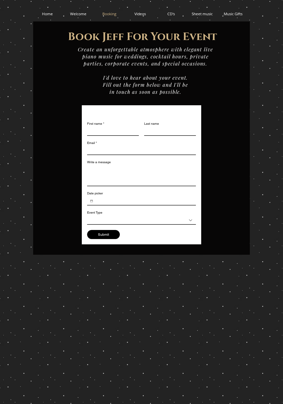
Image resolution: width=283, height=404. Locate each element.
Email (92, 143)
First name (95, 123)
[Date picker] (91, 201)
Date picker (95, 193)
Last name (151, 123)
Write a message (99, 162)
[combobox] (141, 220)
